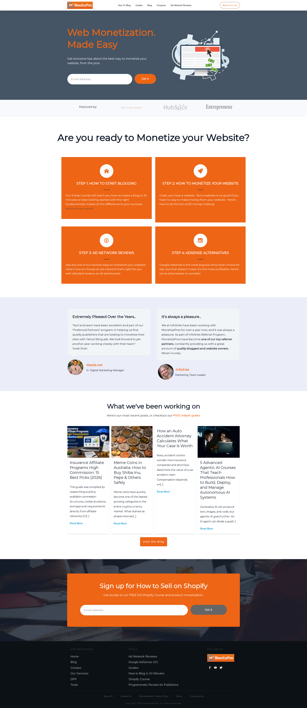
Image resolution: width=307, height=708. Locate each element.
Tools (74, 684)
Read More (76, 523)
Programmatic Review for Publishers (153, 684)
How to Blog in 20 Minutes (146, 673)
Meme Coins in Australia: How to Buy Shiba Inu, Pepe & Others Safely (130, 472)
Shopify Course (139, 679)
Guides (133, 667)
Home (75, 656)
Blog (74, 662)
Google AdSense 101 (143, 662)
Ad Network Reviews (143, 656)
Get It (145, 79)
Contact (76, 667)
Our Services (79, 673)
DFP (74, 679)
